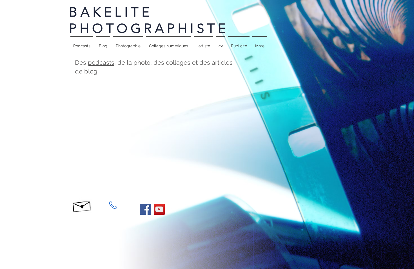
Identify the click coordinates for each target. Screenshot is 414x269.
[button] (128, 43)
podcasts (101, 62)
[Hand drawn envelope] (82, 205)
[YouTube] (159, 209)
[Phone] (113, 205)
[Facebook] (145, 209)
